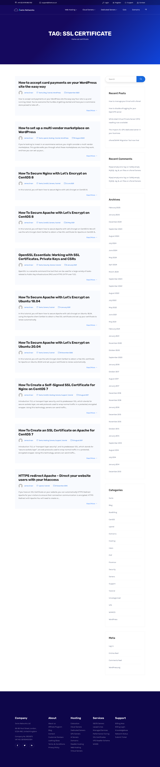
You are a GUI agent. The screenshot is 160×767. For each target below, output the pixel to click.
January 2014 (114, 464)
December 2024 (115, 222)
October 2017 (114, 372)
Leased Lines (98, 727)
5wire (41, 93)
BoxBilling (113, 512)
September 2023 (115, 279)
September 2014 (115, 443)
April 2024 (113, 265)
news (111, 548)
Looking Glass (54, 740)
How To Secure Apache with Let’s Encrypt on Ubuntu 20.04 (54, 345)
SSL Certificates (99, 737)
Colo (124, 10)
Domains (136, 10)
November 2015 (115, 421)
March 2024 (114, 272)
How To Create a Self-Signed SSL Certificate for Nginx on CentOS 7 (57, 387)
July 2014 (112, 457)
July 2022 (112, 300)
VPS (110, 605)
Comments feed (115, 660)
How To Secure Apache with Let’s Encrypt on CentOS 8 (54, 215)
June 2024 (113, 250)
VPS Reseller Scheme (101, 740)
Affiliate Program (55, 727)
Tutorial (50, 93)
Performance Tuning (101, 734)
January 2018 (114, 364)
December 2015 (115, 414)
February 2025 (114, 207)
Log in (111, 646)
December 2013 (115, 471)
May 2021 (112, 322)
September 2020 (115, 357)
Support (130, 3)
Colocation (75, 723)
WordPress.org (114, 667)
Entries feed (113, 653)
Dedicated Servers (108, 10)
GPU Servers (75, 734)
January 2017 (114, 386)
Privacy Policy (53, 747)
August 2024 (114, 236)
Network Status (121, 734)
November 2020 (115, 343)
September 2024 (115, 229)
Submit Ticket (121, 737)
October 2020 (114, 350)
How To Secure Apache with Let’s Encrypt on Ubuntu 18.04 (54, 299)
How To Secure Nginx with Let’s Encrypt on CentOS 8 (53, 175)
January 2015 (114, 436)
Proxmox (112, 562)
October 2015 (114, 429)
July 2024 (112, 243)
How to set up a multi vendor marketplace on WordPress (54, 130)
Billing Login (120, 727)
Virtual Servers (76, 751)
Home (74, 39)
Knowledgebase (121, 730)
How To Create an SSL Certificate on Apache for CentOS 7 (57, 432)
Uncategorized (115, 598)
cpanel (45, 138)
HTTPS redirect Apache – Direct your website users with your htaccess (55, 478)
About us (52, 723)
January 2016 (114, 407)
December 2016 (115, 393)
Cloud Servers (88, 10)
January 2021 (114, 336)
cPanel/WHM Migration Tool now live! (124, 140)
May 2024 (113, 257)
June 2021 (113, 314)
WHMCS (112, 612)
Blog (45, 93)
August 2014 (114, 450)
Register (118, 3)
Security (46, 265)
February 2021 (114, 329)
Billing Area (119, 723)
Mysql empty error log (117, 167)
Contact (142, 3)
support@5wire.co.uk (49, 3)
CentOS (46, 183)
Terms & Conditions (56, 744)
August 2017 (114, 379)
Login (107, 3)
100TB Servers (98, 723)
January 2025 (114, 215)
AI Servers (74, 737)
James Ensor (28, 93)
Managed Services (100, 730)
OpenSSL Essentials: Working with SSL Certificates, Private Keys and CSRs (49, 257)
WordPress (57, 93)
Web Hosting (70, 10)
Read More (90, 110)
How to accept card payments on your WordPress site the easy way (58, 85)
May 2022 (113, 307)
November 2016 (115, 400)
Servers (51, 183)
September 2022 (115, 286)
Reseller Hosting (77, 744)
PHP (110, 555)
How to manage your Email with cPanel (125, 101)
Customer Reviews (55, 737)
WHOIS (95, 744)
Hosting (51, 138)
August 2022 (114, 293)
